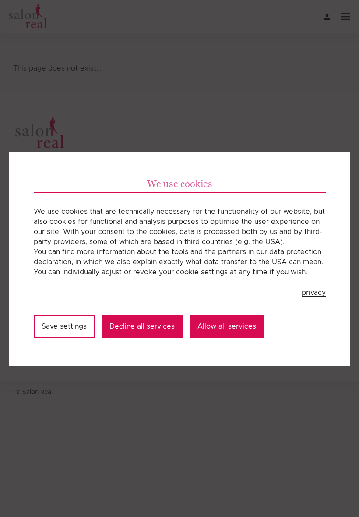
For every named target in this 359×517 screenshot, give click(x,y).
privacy (314, 292)
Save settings (64, 326)
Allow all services (226, 326)
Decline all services (142, 326)
